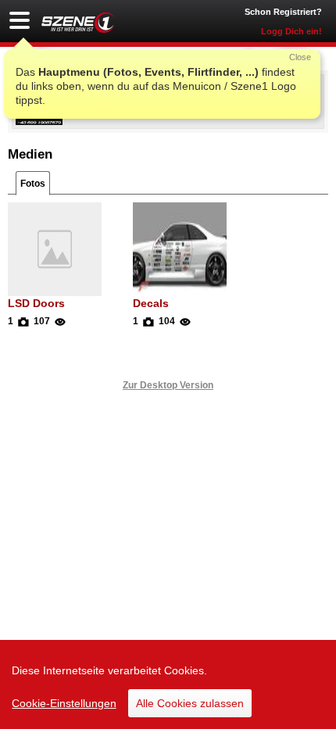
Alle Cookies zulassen (190, 703)
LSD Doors (36, 303)
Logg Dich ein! (291, 31)
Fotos (32, 183)
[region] (168, 684)
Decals (151, 303)
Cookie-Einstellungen (64, 703)
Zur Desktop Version (168, 385)
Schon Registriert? (283, 11)
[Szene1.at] (78, 22)
